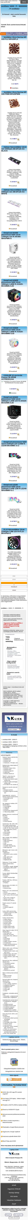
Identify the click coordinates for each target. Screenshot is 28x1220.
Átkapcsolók (7, 940)
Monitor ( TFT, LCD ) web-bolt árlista (11, 890)
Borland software (8, 923)
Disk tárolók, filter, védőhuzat (10, 935)
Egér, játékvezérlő (8, 857)
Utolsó (25, 33)
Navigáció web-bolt (8, 790)
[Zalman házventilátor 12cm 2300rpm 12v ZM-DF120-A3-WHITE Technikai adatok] (14, 210)
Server (5, 801)
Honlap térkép (14, 1193)
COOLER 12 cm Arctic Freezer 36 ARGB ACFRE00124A (11, 377)
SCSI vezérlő (7, 832)
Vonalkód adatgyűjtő (8, 1008)
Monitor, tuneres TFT (9, 899)
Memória (6, 820)
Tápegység (6, 807)
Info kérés (14, 1196)
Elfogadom (8, 1214)
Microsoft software (8, 915)
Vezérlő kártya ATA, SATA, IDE (11, 826)
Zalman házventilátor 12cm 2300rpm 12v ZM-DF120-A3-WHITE (13, 192)
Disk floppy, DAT (8, 933)
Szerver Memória (8, 821)
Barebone (6, 799)
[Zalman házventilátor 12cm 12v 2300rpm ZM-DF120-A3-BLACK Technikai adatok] (14, 167)
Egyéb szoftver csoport (9, 927)
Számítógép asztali (8, 798)
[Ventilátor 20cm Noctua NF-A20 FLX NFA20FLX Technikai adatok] (14, 55)
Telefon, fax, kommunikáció (10, 1029)
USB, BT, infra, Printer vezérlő (11, 828)
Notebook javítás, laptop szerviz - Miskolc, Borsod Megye (14, 1040)
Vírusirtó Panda (7, 922)
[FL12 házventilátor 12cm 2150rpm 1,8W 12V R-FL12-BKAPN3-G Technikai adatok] (14, 550)
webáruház (13, 614)
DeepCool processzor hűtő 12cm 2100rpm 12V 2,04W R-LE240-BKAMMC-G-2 (13, 444)
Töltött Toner (7, 988)
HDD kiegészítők (8, 847)
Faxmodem (6, 835)
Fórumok (15, 698)
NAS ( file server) (8, 844)
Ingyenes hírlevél (14, 1189)
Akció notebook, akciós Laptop (11, 691)
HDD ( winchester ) (8, 840)
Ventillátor (6, 809)
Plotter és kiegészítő (8, 966)
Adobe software (7, 919)
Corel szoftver (7, 924)
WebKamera (7, 870)
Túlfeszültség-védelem (9, 811)
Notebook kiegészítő (8, 770)
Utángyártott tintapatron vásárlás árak (14, 1068)
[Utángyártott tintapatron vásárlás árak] (14, 1066)
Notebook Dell (7, 761)
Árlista (13, 692)
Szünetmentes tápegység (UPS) (11, 810)
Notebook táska (7, 769)
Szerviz (20, 695)
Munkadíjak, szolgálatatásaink (11, 996)
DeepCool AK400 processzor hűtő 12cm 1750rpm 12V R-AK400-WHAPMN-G (11, 235)
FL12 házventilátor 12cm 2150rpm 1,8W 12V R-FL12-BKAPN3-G (12, 531)
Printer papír (7, 989)
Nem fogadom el (18, 1214)
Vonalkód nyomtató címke (10, 1005)
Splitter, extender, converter (10, 941)
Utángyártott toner (8, 986)
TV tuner (6, 865)
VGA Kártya (6, 833)
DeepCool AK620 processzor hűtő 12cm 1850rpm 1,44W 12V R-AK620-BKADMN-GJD (14, 400)
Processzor (6, 818)
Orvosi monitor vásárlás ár (10, 893)
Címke (5, 990)
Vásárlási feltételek (14, 1200)
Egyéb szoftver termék (9, 926)
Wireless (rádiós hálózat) (9, 955)
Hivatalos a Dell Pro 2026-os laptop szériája (15, 1105)
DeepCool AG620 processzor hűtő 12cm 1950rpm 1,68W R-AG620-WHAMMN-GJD (12, 330)
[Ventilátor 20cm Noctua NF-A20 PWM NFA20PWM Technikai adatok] (14, 110)
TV (4, 908)
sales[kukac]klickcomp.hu (16, 1170)
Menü (24, 2)
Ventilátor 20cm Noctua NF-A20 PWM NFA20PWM (14, 93)
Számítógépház (7, 806)
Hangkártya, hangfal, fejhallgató (11, 866)
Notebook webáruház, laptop (11, 630)
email (14, 1185)
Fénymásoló (7, 1016)
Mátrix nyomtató (7, 975)
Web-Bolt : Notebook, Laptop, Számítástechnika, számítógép (15, 1167)
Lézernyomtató (7, 964)
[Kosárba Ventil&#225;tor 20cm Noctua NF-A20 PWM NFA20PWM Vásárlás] (18, 140)
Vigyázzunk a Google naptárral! (11, 1131)
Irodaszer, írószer (8, 1023)
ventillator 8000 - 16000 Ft (10, 739)
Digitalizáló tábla (8, 859)
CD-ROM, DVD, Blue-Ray (10, 846)
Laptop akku (7, 772)
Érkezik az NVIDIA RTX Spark (11, 1109)
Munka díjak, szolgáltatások (10, 997)
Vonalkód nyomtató (8, 1004)
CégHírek (9, 698)
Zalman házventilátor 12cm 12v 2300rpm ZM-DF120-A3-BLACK (13, 149)
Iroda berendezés (8, 1025)
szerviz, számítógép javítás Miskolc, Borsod (13, 631)
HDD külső (6, 841)
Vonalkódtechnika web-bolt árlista (10, 1000)
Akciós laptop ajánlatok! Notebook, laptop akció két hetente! (12, 619)
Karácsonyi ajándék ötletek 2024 (12, 1136)
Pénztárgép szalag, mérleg (10, 1022)
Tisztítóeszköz (7, 942)
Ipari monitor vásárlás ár (9, 897)
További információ (14, 1217)
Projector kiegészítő (8, 907)
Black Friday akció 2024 (9, 1141)
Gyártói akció (7, 692)
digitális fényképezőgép (9, 877)
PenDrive (6, 882)
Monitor (5, 892)
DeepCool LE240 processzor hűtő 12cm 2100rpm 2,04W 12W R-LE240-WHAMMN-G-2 (14, 487)
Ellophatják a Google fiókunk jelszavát (13, 1127)
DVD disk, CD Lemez (9, 934)
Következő (19, 33)
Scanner (6, 876)
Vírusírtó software (8, 920)
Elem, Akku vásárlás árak (10, 1033)
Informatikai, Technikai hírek (14, 1085)
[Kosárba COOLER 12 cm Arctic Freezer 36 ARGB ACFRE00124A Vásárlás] (17, 390)
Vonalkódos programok (9, 1007)
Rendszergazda (7, 696)
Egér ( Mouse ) (7, 858)
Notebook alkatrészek (9, 773)
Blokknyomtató (7, 977)
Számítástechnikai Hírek (10, 695)
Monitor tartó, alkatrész (9, 900)
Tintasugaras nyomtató (9, 963)
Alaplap (5, 817)
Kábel (5, 937)
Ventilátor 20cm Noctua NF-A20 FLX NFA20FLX (14, 38)
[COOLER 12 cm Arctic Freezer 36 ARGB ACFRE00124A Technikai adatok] (14, 383)
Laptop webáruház (12, 0)
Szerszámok (7, 938)
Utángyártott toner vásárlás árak (14, 1071)
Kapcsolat (16, 696)
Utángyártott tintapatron (9, 985)
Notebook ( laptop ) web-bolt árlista (10, 757)
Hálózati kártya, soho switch (10, 953)
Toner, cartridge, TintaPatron (10, 983)
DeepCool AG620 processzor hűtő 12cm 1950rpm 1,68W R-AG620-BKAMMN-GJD (12, 283)
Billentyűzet (6, 852)
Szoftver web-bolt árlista (8, 917)
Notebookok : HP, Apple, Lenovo (11, 762)
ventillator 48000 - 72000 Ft (10, 744)
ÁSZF (14, 1204)
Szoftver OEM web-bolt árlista (9, 911)
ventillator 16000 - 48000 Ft (10, 742)
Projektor (6, 905)
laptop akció (11, 1145)
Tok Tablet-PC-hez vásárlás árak (11, 784)
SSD (5, 843)
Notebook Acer (7, 758)
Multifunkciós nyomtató (9, 970)
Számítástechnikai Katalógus (11, 694)
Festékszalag (7, 982)
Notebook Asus (7, 760)
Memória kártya (7, 888)
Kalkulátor (6, 1020)
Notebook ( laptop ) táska (9, 768)
